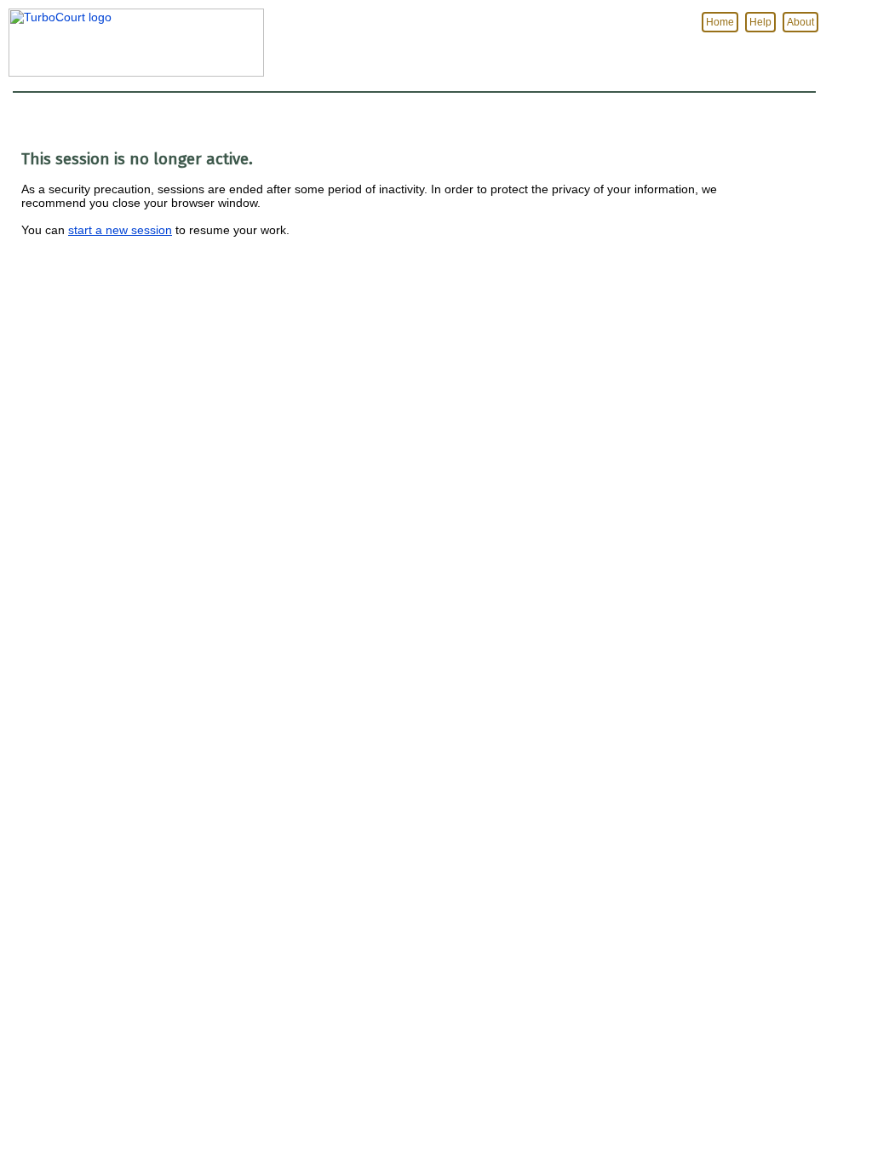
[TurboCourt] (132, 72)
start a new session (120, 230)
